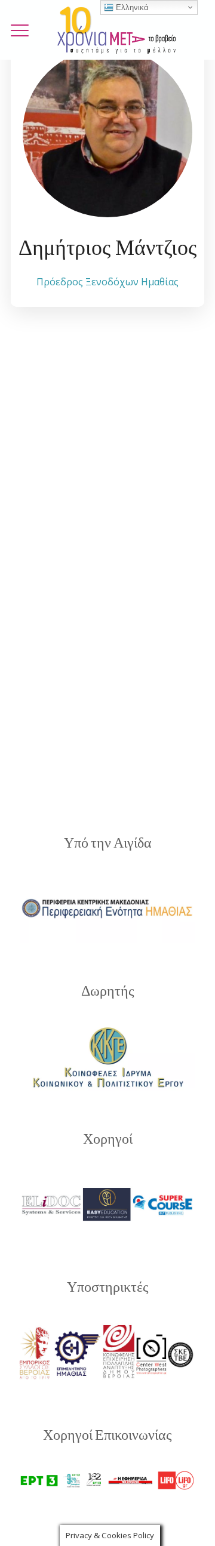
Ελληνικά (131, 7)
